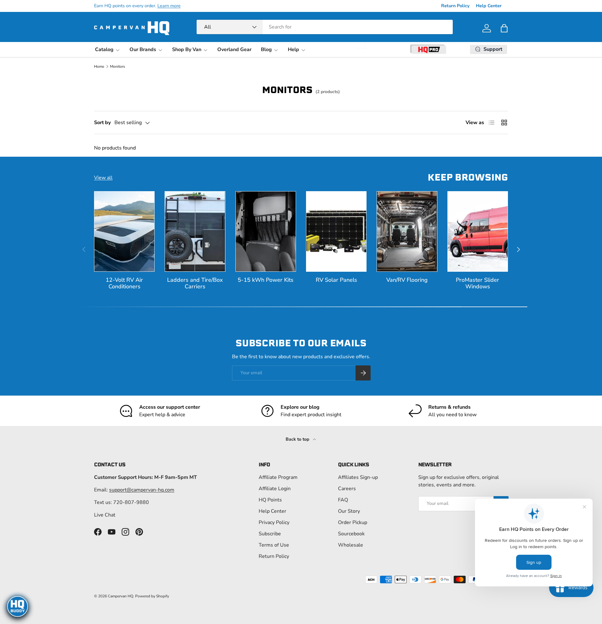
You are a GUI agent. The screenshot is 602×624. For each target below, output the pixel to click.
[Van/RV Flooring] (407, 231)
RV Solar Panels (336, 280)
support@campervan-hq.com (141, 489)
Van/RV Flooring (407, 280)
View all (103, 177)
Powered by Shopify (152, 596)
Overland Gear (234, 49)
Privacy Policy (274, 522)
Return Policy (455, 6)
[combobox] (325, 27)
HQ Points (270, 499)
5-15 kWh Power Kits (265, 280)
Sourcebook (351, 533)
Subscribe (270, 533)
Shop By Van (186, 49)
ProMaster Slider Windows (477, 283)
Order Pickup (352, 522)
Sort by (102, 122)
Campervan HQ (120, 596)
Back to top (298, 439)
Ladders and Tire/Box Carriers (195, 283)
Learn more (169, 6)
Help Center (489, 6)
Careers (347, 488)
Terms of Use (274, 545)
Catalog (104, 49)
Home (99, 66)
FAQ (343, 499)
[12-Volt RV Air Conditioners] (124, 231)
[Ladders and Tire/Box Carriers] (195, 231)
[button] (504, 28)
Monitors (117, 66)
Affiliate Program (278, 477)
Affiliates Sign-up (358, 477)
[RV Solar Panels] (336, 231)
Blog (266, 49)
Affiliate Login (275, 488)
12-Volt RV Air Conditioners (124, 283)
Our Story (349, 511)
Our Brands (142, 49)
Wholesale (350, 545)
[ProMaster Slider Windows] (478, 231)
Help (293, 49)
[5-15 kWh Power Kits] (266, 231)
